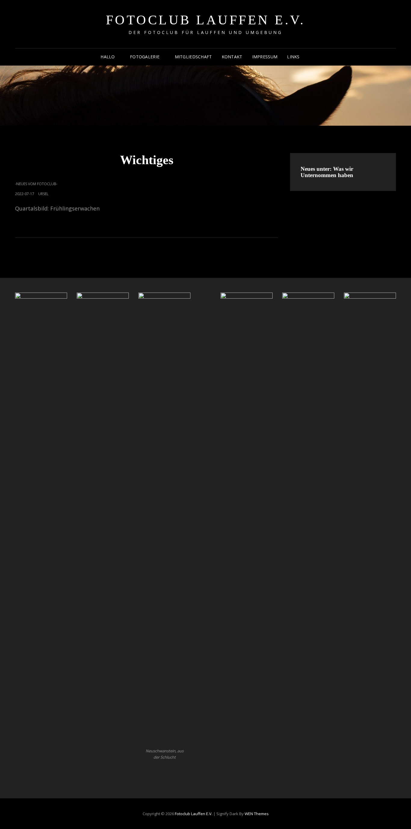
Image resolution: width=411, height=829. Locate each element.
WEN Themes (257, 813)
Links (293, 57)
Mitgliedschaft (193, 57)
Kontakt (232, 57)
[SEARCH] (309, 57)
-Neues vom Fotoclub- (36, 183)
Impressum (265, 57)
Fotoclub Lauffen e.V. (205, 20)
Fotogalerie (144, 57)
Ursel (43, 193)
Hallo (107, 57)
